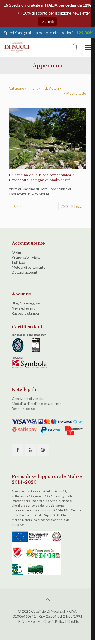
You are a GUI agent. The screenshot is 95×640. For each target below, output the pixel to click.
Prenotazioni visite (26, 257)
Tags (34, 88)
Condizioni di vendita (28, 398)
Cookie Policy (53, 621)
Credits (73, 621)
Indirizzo (18, 262)
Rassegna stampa (25, 313)
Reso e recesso (23, 409)
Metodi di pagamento (28, 267)
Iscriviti (47, 21)
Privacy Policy (29, 621)
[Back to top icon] (47, 599)
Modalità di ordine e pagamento (36, 403)
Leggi (78, 206)
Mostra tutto (76, 93)
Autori (54, 88)
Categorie (16, 88)
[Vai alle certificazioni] (30, 368)
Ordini (17, 252)
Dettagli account (24, 272)
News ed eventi (23, 308)
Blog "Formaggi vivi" (27, 303)
